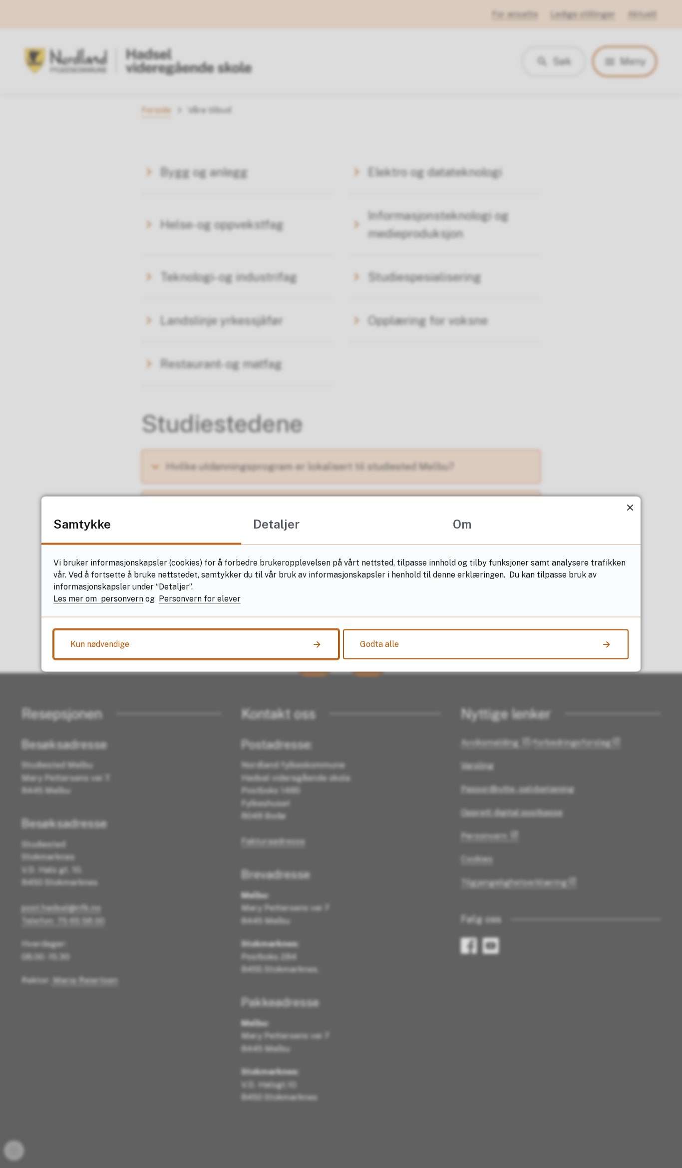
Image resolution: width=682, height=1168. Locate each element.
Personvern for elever (200, 598)
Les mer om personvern (98, 598)
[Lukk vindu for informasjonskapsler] (630, 507)
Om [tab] (462, 524)
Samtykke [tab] (82, 524)
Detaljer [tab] (276, 524)
